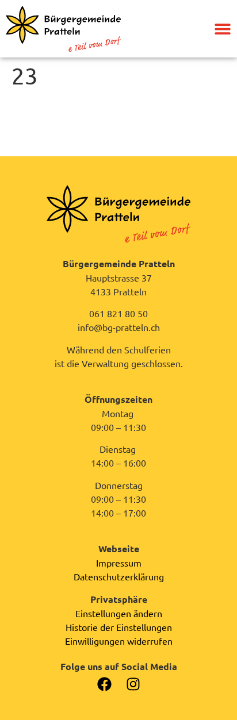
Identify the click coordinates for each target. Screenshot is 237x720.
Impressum (119, 562)
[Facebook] (104, 684)
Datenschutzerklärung (119, 576)
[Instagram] (133, 684)
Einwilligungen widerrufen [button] (119, 640)
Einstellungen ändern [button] (118, 613)
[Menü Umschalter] (222, 28)
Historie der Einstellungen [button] (119, 627)
